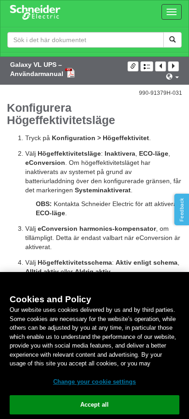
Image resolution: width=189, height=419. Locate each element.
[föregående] (160, 66)
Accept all (94, 404)
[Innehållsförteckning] (146, 66)
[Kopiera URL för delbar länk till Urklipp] (133, 66)
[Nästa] (173, 66)
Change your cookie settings (94, 381)
